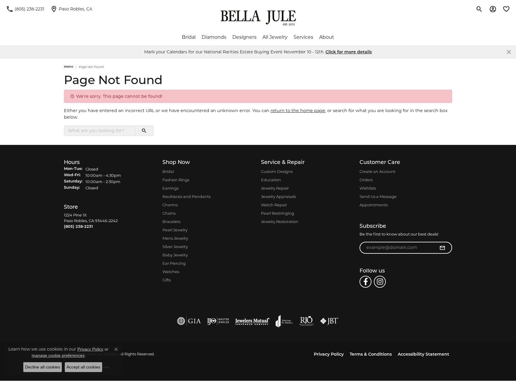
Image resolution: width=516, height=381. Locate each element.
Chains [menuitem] (169, 213)
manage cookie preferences (58, 355)
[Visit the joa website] (284, 321)
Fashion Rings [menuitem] (175, 179)
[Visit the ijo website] (218, 321)
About (326, 37)
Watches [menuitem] (170, 271)
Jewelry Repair (275, 188)
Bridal (189, 37)
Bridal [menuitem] (168, 171)
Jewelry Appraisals (278, 196)
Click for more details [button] (348, 52)
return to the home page (298, 110)
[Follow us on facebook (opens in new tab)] (365, 282)
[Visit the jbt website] (329, 321)
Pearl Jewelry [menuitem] (175, 229)
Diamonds (214, 37)
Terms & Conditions (371, 354)
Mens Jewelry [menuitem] (175, 238)
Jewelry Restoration (279, 221)
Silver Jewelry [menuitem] (175, 246)
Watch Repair (274, 204)
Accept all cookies (83, 367)
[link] (25, 9)
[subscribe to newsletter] (442, 247)
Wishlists (368, 188)
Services (303, 37)
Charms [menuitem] (170, 204)
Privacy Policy (329, 354)
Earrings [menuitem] (170, 188)
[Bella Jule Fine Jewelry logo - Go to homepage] (258, 18)
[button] (479, 9)
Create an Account (377, 171)
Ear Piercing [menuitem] (174, 263)
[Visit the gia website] (189, 321)
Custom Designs (277, 171)
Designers (244, 37)
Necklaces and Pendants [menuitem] (186, 196)
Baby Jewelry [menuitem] (175, 255)
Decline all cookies (42, 367)
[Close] (508, 52)
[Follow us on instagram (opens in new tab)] (380, 282)
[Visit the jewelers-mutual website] (252, 321)
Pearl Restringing (277, 213)
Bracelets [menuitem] (171, 221)
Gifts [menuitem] (166, 280)
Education (271, 179)
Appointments (374, 204)
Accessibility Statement (423, 354)
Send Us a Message (378, 196)
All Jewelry (275, 37)
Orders (366, 179)
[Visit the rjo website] (306, 321)
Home (68, 67)
